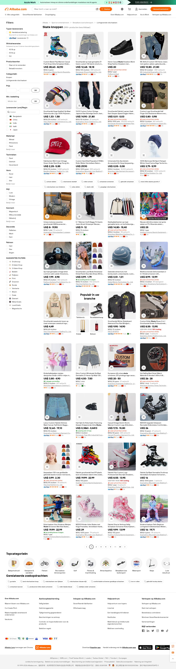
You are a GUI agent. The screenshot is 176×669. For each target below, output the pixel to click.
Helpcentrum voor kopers (117, 603)
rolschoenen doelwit (70, 182)
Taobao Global (98, 658)
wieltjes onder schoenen (87, 587)
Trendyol (113, 658)
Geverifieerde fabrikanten (82, 603)
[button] (97, 9)
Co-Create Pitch (11, 608)
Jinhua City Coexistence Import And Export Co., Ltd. (154, 123)
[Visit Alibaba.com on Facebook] (143, 630)
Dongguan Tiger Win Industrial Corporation (90, 435)
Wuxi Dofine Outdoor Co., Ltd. (151, 173)
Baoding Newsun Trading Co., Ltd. (56, 171)
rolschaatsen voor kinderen (56, 187)
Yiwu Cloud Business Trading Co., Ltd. (57, 331)
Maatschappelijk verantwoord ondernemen (16, 614)
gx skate (13, 581)
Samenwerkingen (148, 622)
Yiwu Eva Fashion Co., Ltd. (85, 284)
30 (120, 547)
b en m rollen (135, 581)
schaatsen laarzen (16, 587)
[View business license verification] (109, 665)
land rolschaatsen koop (30, 581)
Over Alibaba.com (12, 598)
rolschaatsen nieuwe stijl (78, 581)
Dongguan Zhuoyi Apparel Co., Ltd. (88, 72)
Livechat (111, 608)
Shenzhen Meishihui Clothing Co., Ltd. (122, 234)
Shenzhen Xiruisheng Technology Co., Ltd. (154, 284)
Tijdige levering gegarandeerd (50, 613)
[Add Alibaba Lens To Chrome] (43, 647)
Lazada (88, 658)
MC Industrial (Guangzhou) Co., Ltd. (153, 72)
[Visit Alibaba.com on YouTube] (162, 630)
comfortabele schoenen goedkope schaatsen (108, 581)
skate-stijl (90, 187)
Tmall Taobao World (76, 658)
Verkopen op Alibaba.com (151, 603)
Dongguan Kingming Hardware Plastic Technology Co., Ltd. (122, 123)
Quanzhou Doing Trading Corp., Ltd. (153, 336)
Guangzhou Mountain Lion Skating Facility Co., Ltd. (90, 171)
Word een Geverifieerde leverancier (155, 617)
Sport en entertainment (60, 23)
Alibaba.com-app (129, 647)
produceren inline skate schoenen (41, 587)
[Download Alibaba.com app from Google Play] (163, 647)
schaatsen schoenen (107, 182)
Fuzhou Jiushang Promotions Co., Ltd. (57, 282)
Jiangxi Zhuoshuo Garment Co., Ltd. (121, 435)
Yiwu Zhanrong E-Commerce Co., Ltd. (57, 122)
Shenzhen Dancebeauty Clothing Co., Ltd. (57, 385)
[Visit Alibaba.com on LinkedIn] (148, 630)
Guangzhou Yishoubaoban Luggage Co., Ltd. (57, 232)
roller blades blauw (65, 587)
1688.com (63, 658)
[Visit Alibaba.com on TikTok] (167, 630)
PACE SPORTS (113, 331)
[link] (173, 646)
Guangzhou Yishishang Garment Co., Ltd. (57, 433)
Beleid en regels (45, 628)
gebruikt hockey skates (154, 581)
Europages (123, 658)
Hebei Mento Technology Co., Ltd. (120, 282)
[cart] (130, 9)
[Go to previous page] (86, 547)
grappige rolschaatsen (108, 187)
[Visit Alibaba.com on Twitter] (152, 630)
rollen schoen (88, 182)
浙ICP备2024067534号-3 (149, 665)
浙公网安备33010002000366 (127, 665)
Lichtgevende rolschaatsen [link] (107, 23)
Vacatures (8, 619)
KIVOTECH (80, 232)
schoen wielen (51, 182)
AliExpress (54, 658)
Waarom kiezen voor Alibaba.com (17, 603)
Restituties (112, 617)
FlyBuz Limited (113, 74)
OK (35, 90)
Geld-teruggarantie (46, 608)
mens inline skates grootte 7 (150, 182)
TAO (106, 658)
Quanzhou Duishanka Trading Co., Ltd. (122, 384)
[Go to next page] (125, 547)
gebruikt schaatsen (127, 182)
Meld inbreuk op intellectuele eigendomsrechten (118, 623)
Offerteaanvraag (79, 608)
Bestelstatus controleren (151, 613)
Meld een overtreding (116, 628)
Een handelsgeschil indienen (118, 613)
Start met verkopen (149, 608)
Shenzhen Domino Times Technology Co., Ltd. (154, 385)
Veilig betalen (44, 603)
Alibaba (45, 23)
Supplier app (95, 647)
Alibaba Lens (10, 647)
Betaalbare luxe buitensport (83, 23)
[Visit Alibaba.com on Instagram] (157, 630)
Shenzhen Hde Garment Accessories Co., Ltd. (122, 171)
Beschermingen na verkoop (49, 617)
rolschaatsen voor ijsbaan (54, 581)
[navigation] (23, 285)
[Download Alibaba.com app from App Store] (145, 647)
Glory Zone (80, 384)
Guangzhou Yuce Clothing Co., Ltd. (88, 122)
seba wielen (76, 187)
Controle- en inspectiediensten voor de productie (53, 623)
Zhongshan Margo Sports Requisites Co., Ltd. (57, 72)
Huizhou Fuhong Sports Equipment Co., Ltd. (154, 232)
